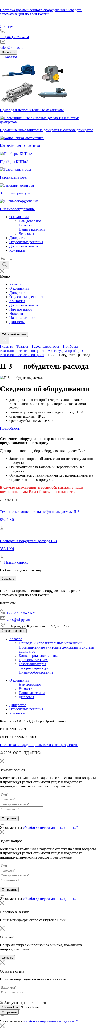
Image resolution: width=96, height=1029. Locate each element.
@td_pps (6, 26)
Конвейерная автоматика (38, 656)
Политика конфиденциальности (26, 745)
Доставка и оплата (24, 246)
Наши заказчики (32, 229)
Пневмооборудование (36, 672)
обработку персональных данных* (50, 827)
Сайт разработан (65, 745)
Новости (25, 225)
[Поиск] (4, 265)
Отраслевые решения (26, 242)
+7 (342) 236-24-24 (14, 37)
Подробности (10, 428)
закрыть (7, 957)
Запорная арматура (34, 668)
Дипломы (26, 234)
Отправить (9, 818)
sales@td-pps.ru (12, 47)
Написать (8, 52)
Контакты (17, 250)
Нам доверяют (30, 221)
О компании (19, 217)
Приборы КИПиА (33, 660)
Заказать (8, 578)
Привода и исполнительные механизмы (50, 643)
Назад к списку (15, 562)
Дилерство (17, 238)
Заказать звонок (13, 630)
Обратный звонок (14, 334)
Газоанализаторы (32, 664)
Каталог (10, 57)
